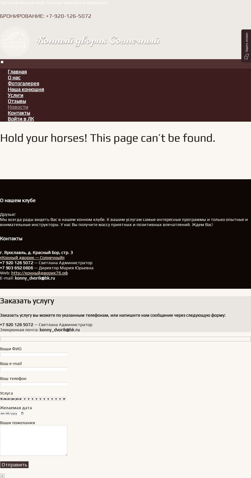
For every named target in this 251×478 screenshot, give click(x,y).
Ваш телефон (13, 378)
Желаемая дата (16, 407)
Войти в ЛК (21, 119)
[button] (246, 45)
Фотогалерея (23, 83)
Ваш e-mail (11, 363)
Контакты (19, 113)
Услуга (6, 393)
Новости (18, 107)
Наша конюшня (26, 89)
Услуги (15, 95)
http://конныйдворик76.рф (39, 272)
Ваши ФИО (11, 348)
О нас (14, 77)
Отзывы (17, 101)
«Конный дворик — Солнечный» (32, 257)
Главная (17, 71)
